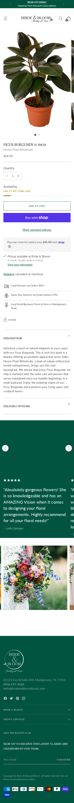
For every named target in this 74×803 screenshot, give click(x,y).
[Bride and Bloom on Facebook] (5, 698)
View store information (20, 264)
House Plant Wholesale (18, 149)
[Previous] (10, 4)
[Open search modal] (60, 18)
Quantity (8, 168)
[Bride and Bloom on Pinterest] (18, 698)
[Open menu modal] (5, 18)
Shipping (8, 274)
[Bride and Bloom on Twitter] (11, 698)
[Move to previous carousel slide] (5, 448)
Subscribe (64, 759)
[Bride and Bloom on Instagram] (24, 698)
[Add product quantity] (7, 176)
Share (12, 320)
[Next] (63, 4)
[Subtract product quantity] (18, 176)
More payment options (37, 229)
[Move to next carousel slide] (68, 448)
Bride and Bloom (31, 776)
